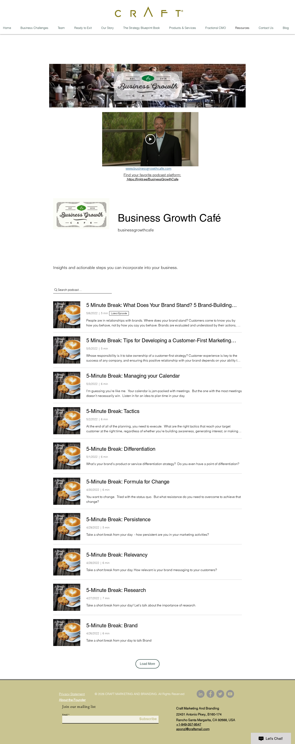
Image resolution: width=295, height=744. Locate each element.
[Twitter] (220, 694)
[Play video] (150, 139)
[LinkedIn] (200, 694)
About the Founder (72, 700)
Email (65, 714)
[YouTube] (230, 694)
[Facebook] (210, 694)
